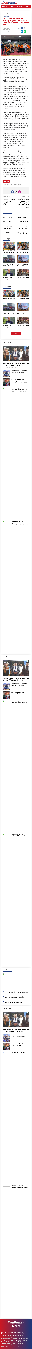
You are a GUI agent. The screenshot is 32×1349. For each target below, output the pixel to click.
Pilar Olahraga (6, 31)
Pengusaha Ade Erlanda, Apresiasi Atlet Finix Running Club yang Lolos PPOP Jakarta (8, 278)
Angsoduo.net (18, 1335)
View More (16, 333)
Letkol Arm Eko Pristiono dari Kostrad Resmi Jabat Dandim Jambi (16, 1001)
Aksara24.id (6, 1343)
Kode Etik (15, 1345)
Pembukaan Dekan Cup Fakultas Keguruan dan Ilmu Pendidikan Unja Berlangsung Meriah (23, 222)
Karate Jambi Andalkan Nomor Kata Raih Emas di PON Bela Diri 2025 (8, 233)
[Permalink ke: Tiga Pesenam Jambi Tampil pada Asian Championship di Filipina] (23, 245)
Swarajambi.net (22, 1340)
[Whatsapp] (25, 31)
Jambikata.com (15, 1337)
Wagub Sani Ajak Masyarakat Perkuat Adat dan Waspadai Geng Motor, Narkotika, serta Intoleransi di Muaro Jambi (16, 364)
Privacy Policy (6, 1345)
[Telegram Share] (22, 31)
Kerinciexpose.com (18, 1343)
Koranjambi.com (7, 1335)
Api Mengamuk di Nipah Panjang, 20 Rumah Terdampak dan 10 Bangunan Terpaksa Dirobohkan (20, 380)
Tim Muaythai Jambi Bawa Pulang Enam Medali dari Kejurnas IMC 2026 (9, 251)
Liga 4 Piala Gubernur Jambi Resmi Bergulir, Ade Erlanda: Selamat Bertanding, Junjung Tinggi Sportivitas (23, 216)
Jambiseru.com (13, 1334)
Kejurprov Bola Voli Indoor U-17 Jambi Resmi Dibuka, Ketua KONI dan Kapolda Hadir (23, 227)
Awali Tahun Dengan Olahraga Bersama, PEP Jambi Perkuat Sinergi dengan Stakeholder (8, 222)
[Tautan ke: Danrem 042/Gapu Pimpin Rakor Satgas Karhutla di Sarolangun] (6, 453)
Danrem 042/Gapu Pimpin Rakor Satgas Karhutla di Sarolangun (19, 388)
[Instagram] (19, 191)
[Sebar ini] (22, 28)
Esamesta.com (5, 1338)
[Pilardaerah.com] (9, 2)
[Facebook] (12, 191)
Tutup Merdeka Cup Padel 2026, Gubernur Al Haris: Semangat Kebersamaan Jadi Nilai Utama (20, 371)
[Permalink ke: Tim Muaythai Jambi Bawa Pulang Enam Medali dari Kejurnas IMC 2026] (9, 245)
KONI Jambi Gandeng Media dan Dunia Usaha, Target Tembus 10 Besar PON (23, 264)
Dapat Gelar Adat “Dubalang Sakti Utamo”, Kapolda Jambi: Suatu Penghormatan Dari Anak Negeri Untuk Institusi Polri (16, 996)
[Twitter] (16, 191)
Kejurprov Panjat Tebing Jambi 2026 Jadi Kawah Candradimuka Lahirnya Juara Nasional (8, 264)
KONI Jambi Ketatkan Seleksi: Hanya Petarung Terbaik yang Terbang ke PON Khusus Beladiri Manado (23, 278)
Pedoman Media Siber (7, 1346)
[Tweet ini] (25, 28)
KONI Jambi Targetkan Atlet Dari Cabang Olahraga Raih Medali (23, 233)
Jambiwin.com (16, 1338)
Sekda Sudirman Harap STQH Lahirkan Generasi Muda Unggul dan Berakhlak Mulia (9, 200)
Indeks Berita (19, 1346)
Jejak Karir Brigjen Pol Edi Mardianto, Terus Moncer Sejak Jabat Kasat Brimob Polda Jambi (17, 991)
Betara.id (25, 1338)
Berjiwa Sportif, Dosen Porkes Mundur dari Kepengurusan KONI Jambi (8, 227)
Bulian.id (4, 1341)
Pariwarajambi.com (9, 1340)
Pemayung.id (13, 1341)
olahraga (6, 16)
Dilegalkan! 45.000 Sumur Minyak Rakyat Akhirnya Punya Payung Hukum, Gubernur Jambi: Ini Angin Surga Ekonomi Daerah (23, 202)
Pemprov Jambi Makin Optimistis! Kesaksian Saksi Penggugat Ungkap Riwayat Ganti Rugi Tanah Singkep (19, 522)
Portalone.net (24, 1341)
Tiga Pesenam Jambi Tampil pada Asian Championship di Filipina (23, 251)
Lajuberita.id (5, 1337)
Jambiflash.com (24, 1334)
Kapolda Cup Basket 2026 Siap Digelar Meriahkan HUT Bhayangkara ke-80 (9, 216)
